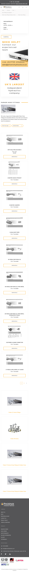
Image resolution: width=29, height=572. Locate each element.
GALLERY (3, 537)
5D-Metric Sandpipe (14, 205)
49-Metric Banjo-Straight (14, 177)
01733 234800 (17, 1)
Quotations (8, 3)
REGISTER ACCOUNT (5, 516)
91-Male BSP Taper (14, 232)
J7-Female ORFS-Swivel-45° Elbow (14, 369)
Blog (2, 514)
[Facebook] (1, 554)
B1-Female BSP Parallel (14, 259)
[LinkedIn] (10, 554)
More (13, 10)
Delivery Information (6, 535)
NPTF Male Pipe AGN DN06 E (14, 149)
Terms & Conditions (5, 522)
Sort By (14, 125)
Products (8, 10)
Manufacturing (4, 529)
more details (14, 156)
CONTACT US (3, 518)
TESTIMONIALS (4, 539)
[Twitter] (5, 554)
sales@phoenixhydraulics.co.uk (8, 548)
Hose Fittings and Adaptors (7, 12)
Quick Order (13, 3)
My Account (3, 3)
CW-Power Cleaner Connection (14, 342)
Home (3, 10)
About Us (3, 512)
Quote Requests (4, 533)
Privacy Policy (4, 520)
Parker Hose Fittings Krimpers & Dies (9, 14)
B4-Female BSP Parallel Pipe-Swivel (14, 286)
